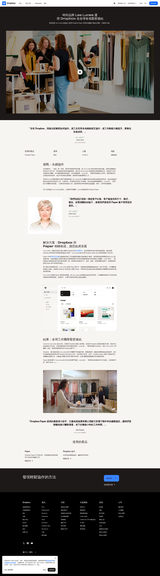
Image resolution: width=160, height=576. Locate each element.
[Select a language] (114, 3)
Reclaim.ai (45, 529)
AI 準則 (82, 522)
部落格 (101, 507)
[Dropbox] (10, 3)
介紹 (100, 526)
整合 (24, 513)
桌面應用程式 (26, 507)
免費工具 (25, 532)
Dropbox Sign (46, 526)
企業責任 (121, 516)
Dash (43, 519)
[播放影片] (80, 72)
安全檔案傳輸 (65, 516)
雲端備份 (63, 519)
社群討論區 (102, 522)
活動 (100, 510)
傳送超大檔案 (65, 507)
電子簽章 (63, 526)
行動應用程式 (26, 510)
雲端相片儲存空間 (66, 513)
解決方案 (25, 519)
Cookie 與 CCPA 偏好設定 (88, 519)
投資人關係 (121, 513)
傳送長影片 (64, 510)
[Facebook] (27, 543)
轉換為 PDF (64, 529)
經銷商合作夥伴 (103, 529)
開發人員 (101, 519)
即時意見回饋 (54, 256)
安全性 (24, 522)
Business (44, 513)
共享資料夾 (78, 251)
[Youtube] (31, 543)
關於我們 (121, 507)
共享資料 (92, 183)
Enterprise (45, 516)
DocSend (45, 522)
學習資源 (82, 529)
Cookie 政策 (83, 516)
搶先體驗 (25, 526)
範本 (24, 529)
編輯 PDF (63, 522)
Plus (43, 507)
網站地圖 (82, 526)
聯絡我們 (82, 510)
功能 (24, 516)
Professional (45, 510)
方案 (43, 532)
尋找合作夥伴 (103, 535)
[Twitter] (23, 543)
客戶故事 (101, 513)
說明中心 (82, 507)
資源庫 (101, 516)
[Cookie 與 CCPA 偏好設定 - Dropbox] (30, 565)
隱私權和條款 (84, 513)
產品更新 (44, 535)
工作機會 (121, 510)
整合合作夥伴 (103, 532)
